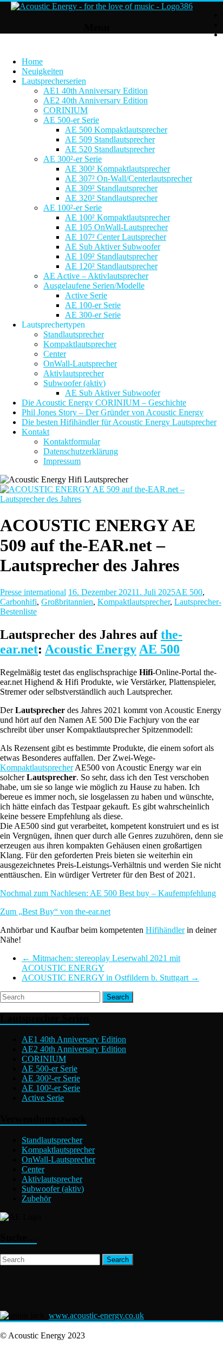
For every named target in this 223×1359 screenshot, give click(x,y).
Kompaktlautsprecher (79, 344)
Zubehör (36, 1198)
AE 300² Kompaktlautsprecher (117, 168)
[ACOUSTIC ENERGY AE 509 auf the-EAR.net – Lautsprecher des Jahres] (111, 499)
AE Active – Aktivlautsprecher (95, 275)
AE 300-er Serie (93, 314)
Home (32, 61)
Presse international (33, 592)
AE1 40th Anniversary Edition (95, 90)
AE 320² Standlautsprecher (111, 197)
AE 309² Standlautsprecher (111, 188)
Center (54, 353)
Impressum (62, 461)
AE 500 (188, 592)
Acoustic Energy (90, 649)
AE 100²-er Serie (72, 207)
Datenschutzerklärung (80, 451)
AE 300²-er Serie (72, 159)
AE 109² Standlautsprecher (111, 256)
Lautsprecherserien (54, 81)
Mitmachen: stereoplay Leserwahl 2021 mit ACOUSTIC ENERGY (101, 962)
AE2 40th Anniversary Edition (95, 100)
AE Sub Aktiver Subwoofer (112, 246)
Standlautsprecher (73, 334)
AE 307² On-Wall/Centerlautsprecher (128, 178)
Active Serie (86, 295)
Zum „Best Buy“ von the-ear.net (55, 911)
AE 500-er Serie (71, 120)
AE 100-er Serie (93, 305)
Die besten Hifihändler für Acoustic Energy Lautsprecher (119, 422)
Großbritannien (67, 601)
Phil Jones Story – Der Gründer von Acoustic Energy (113, 412)
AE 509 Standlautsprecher (110, 139)
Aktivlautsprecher (73, 373)
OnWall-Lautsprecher (80, 363)
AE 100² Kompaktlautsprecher (117, 217)
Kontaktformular (71, 441)
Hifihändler (165, 930)
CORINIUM (65, 110)
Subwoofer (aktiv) (74, 383)
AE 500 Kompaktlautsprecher (116, 129)
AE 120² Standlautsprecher (111, 266)
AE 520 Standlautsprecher (110, 149)
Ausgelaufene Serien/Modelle (94, 285)
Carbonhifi (18, 601)
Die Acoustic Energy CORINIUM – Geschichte (104, 402)
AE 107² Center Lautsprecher (115, 236)
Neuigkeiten (42, 71)
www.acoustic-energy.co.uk (96, 1315)
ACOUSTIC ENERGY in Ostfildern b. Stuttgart (110, 977)
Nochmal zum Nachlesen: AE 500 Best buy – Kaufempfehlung (108, 893)
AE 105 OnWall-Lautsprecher (116, 227)
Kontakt (35, 431)
